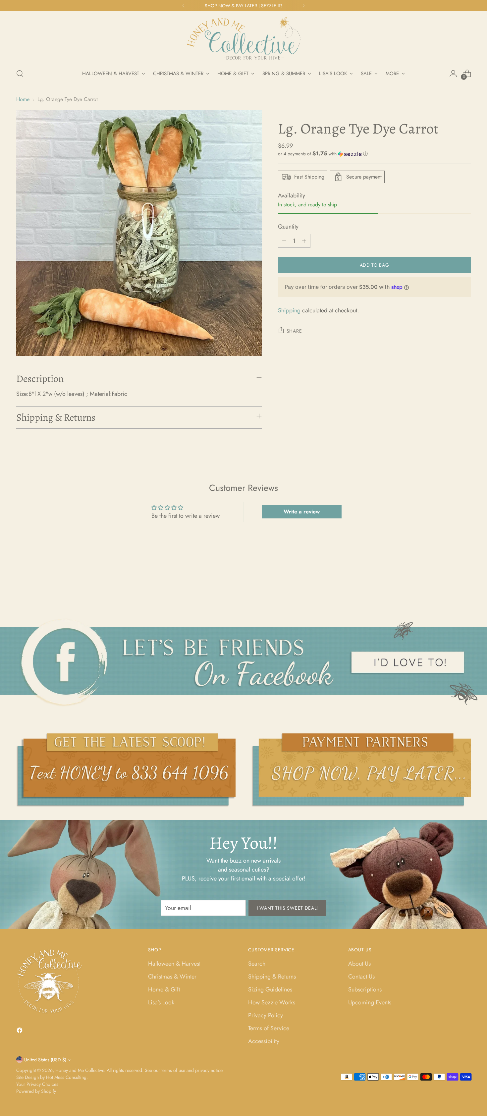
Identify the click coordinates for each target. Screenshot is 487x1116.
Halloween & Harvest (174, 963)
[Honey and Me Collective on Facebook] (20, 1031)
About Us (359, 963)
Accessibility (263, 1041)
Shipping (289, 310)
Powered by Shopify (36, 1091)
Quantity (288, 226)
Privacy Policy (265, 1015)
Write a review (302, 511)
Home (22, 99)
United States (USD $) (45, 1059)
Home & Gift (164, 989)
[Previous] (183, 5)
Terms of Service (268, 1028)
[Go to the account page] (453, 73)
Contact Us (361, 976)
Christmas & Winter (172, 976)
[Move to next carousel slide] (465, 581)
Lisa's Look (161, 1002)
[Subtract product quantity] (284, 240)
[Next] (303, 5)
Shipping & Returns (272, 976)
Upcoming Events (369, 1002)
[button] (374, 153)
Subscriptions (365, 989)
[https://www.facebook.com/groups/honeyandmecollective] (243, 662)
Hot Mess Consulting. (67, 1077)
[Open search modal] (20, 73)
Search (256, 963)
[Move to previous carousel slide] (450, 582)
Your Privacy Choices (37, 1084)
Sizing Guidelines (270, 989)
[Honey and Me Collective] (243, 38)
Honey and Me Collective (79, 1070)
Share (294, 331)
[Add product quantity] (304, 240)
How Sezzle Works (271, 1002)
